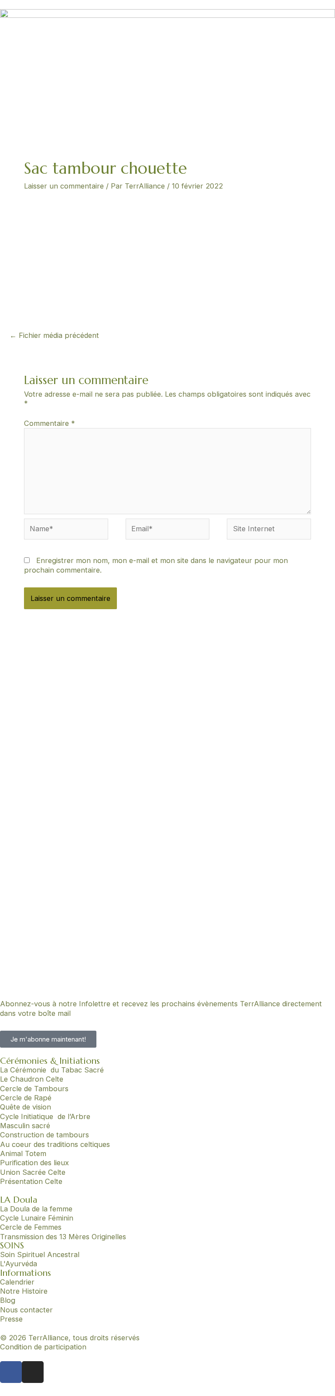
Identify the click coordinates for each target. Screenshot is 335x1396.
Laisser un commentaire (64, 186)
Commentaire (49, 423)
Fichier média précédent (54, 335)
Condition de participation (43, 1346)
